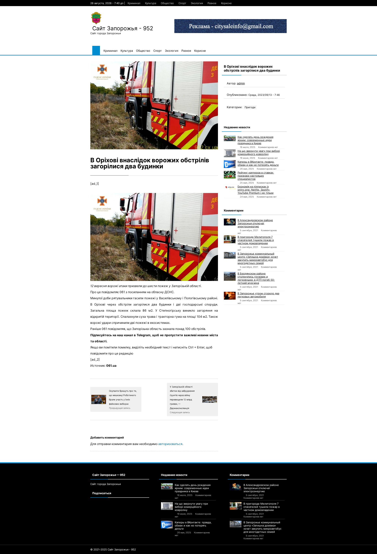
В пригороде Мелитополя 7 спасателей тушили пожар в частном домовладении (256, 240)
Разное (212, 3)
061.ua (111, 365)
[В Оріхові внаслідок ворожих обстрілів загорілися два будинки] (154, 105)
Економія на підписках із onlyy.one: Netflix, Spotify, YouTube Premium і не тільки (256, 189)
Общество (167, 3)
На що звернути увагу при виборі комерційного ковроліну (259, 152)
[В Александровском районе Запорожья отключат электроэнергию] (230, 222)
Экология (197, 3)
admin (241, 83)
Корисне (226, 3)
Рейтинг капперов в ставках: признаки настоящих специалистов (256, 175)
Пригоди (250, 107)
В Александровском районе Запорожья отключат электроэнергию (255, 223)
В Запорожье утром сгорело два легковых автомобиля (258, 295)
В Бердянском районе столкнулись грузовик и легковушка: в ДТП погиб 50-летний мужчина (256, 278)
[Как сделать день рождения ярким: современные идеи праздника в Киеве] (230, 138)
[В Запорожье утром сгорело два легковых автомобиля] (230, 296)
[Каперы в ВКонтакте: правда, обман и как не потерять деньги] (230, 164)
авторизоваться (170, 444)
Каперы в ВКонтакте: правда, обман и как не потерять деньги (258, 163)
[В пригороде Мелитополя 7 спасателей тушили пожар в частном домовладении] (230, 239)
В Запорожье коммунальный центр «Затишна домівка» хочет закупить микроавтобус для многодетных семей (258, 258)
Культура (150, 3)
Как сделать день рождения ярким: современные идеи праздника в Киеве (255, 140)
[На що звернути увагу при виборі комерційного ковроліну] (230, 153)
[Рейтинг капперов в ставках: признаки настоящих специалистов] (230, 174)
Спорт (182, 3)
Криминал (134, 3)
